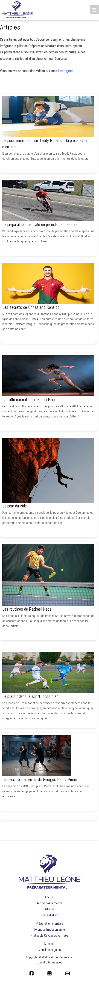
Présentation (49, 915)
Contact (49, 944)
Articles (49, 909)
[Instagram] (49, 973)
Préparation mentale (49, 923)
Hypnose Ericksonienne (49, 929)
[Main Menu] (94, 9)
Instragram (65, 70)
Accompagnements (49, 903)
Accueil (49, 897)
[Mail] (67, 973)
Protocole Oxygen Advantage (49, 935)
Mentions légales (49, 950)
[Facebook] (31, 973)
